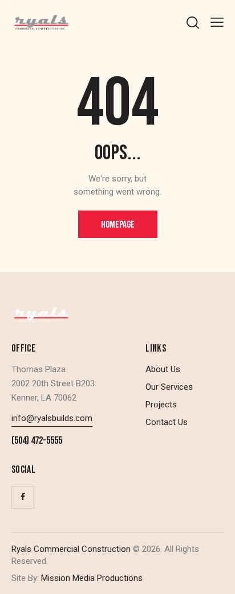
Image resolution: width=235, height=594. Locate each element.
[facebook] (22, 497)
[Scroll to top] (216, 575)
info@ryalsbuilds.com (51, 418)
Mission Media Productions (91, 578)
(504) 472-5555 (36, 441)
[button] (217, 22)
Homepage (118, 224)
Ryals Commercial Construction (71, 549)
